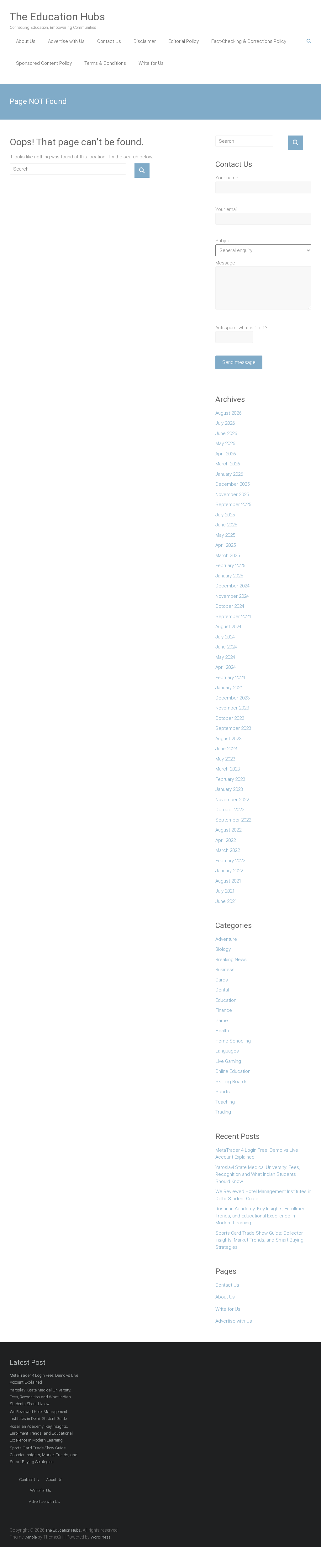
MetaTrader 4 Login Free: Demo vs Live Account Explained (256, 1153)
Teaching (225, 1102)
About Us (25, 41)
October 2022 (229, 809)
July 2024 (225, 637)
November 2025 (232, 494)
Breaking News (231, 959)
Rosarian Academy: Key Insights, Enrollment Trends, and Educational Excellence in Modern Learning (261, 1216)
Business (224, 969)
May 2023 (225, 759)
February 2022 (230, 860)
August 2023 (228, 738)
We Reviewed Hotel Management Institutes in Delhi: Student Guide (263, 1195)
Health (222, 1030)
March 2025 (227, 555)
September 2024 (233, 616)
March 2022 (227, 850)
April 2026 (225, 454)
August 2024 (228, 626)
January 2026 (229, 474)
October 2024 (229, 606)
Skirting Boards (231, 1081)
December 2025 (232, 484)
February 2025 (230, 565)
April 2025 (225, 545)
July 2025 (225, 515)
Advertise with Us (66, 41)
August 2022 (228, 830)
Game (221, 1020)
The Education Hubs (57, 16)
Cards (221, 980)
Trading (223, 1112)
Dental (222, 990)
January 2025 (229, 576)
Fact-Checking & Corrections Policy (248, 41)
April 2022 (225, 840)
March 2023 (227, 769)
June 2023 (226, 748)
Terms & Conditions (105, 63)
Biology (223, 949)
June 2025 (226, 525)
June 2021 (226, 901)
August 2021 (228, 881)
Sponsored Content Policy (44, 63)
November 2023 (232, 708)
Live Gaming (228, 1061)
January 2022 (229, 870)
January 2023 (229, 789)
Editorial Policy (183, 41)
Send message (238, 362)
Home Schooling (233, 1041)
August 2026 (228, 413)
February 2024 (230, 677)
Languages (227, 1051)
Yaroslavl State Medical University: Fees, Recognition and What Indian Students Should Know (257, 1174)
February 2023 (230, 779)
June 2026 (226, 433)
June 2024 (226, 647)
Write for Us (151, 63)
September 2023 (233, 728)
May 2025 (225, 535)
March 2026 (227, 464)
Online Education (232, 1071)
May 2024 (225, 657)
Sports (222, 1091)
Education (225, 1000)
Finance (223, 1010)
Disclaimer (145, 41)
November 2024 (232, 596)
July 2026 (225, 423)
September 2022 (233, 820)
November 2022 (232, 799)
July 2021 (225, 891)
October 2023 (229, 718)
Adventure (226, 939)
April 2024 (225, 667)
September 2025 (233, 504)
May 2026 (225, 443)
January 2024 (229, 687)
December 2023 (232, 698)
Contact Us (109, 41)
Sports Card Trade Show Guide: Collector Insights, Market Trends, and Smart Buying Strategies (259, 1240)
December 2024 (232, 586)
